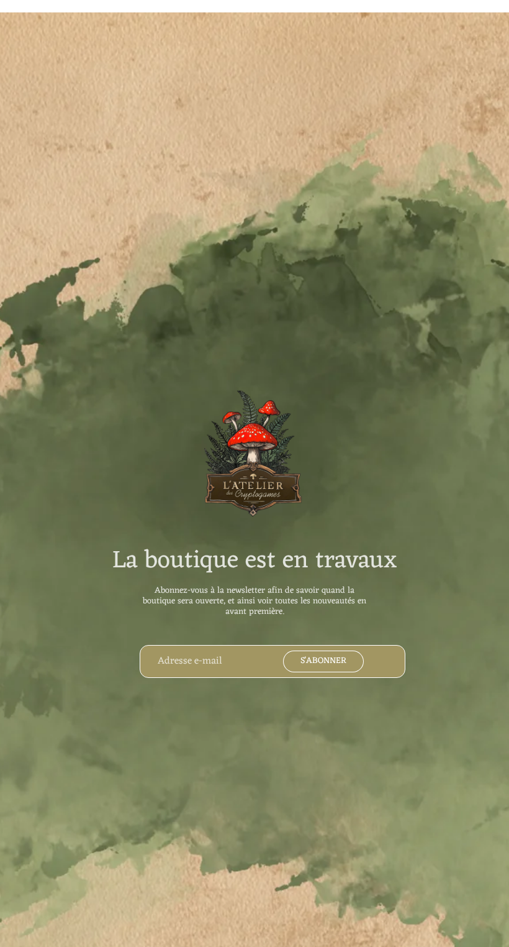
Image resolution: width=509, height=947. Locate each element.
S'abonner (323, 661)
